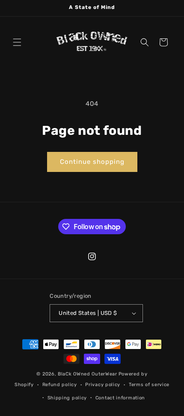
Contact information (120, 398)
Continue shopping (92, 162)
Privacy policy (102, 384)
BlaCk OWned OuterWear (87, 374)
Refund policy (59, 384)
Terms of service (149, 384)
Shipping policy (67, 398)
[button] (17, 42)
